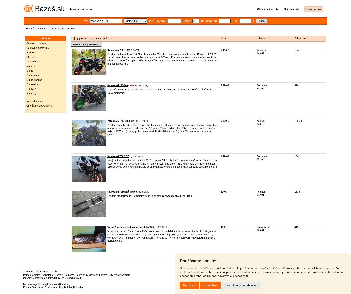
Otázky (35, 275)
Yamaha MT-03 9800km (120, 121)
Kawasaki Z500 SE (118, 156)
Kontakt (59, 275)
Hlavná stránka (34, 28)
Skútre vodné (33, 75)
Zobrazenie (300, 38)
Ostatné (30, 110)
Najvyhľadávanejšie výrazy (56, 284)
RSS (110, 275)
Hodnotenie (47, 275)
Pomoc (27, 275)
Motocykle (51, 28)
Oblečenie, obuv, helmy (39, 105)
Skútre (30, 70)
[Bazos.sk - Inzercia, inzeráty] (44, 11)
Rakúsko (78, 287)
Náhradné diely (34, 101)
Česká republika (54, 287)
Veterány (31, 93)
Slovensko (38, 287)
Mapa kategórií (31, 284)
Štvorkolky (32, 84)
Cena (224, 38)
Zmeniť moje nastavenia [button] (241, 285)
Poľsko (68, 287)
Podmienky (82, 275)
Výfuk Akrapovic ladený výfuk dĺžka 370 (130, 227)
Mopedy (30, 66)
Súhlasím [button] (189, 285)
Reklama (69, 275)
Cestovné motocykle (37, 48)
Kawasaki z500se (117, 85)
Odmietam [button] (210, 285)
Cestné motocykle (36, 43)
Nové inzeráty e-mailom (86, 44)
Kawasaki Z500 (116, 50)
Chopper (31, 57)
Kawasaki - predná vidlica (122, 191)
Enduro (30, 52)
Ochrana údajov (97, 275)
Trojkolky (31, 88)
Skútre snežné (34, 80)
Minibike (31, 61)
